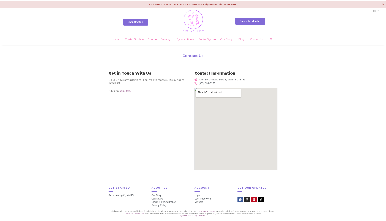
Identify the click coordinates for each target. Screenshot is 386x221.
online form (125, 91)
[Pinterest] (254, 199)
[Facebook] (240, 199)
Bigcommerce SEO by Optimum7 (193, 216)
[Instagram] (247, 199)
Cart (376, 11)
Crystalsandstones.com (206, 211)
